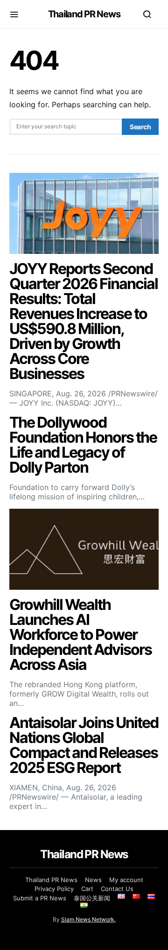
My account (126, 879)
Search (140, 127)
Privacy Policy (54, 888)
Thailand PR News (84, 14)
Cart (87, 888)
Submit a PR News (39, 898)
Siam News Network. (88, 919)
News (93, 879)
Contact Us (117, 888)
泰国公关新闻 (92, 898)
